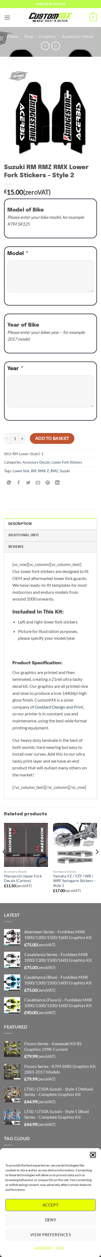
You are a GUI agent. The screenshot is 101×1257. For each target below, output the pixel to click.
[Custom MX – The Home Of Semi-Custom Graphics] (50, 17)
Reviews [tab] (15, 547)
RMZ (54, 471)
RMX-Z (43, 471)
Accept (51, 1204)
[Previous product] (55, 46)
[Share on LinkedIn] (57, 482)
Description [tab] (20, 524)
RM (33, 471)
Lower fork (21, 471)
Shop (29, 36)
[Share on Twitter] (28, 482)
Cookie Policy (43, 1247)
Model (17, 253)
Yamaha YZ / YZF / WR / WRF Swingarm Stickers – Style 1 (74, 881)
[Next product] (45, 46)
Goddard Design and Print (59, 706)
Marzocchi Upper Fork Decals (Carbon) (23, 878)
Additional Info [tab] (23, 535)
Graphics (47, 36)
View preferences (50, 1234)
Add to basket (52, 438)
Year (15, 368)
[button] (93, 1155)
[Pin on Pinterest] (47, 482)
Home (12, 36)
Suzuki (65, 471)
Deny (50, 1219)
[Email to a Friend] (38, 482)
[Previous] (4, 862)
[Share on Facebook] (18, 482)
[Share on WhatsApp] (9, 482)
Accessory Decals (78, 36)
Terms (60, 1247)
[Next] (96, 862)
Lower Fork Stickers (66, 462)
